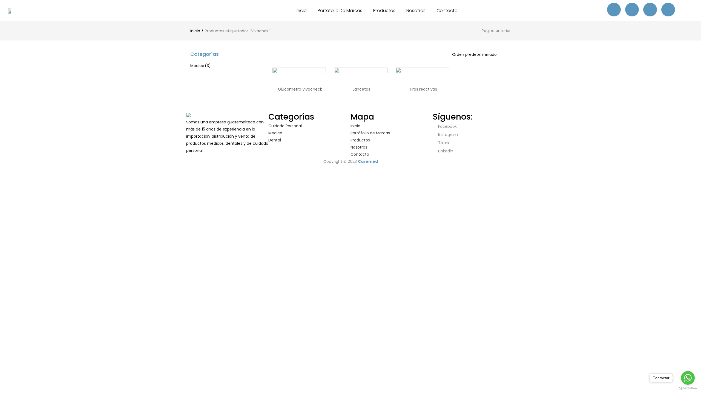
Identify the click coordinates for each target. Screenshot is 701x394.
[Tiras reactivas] (422, 94)
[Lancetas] (360, 94)
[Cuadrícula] (274, 55)
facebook (447, 126)
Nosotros (416, 10)
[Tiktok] (650, 9)
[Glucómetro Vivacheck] (299, 94)
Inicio (301, 10)
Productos (384, 10)
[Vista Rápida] (303, 75)
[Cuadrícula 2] (282, 55)
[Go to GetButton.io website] (688, 388)
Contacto (447, 10)
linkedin (445, 151)
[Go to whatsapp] (688, 378)
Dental (274, 140)
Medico (200, 65)
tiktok (443, 143)
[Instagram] (632, 9)
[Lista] (289, 55)
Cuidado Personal (285, 126)
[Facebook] (614, 9)
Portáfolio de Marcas (340, 10)
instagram (447, 134)
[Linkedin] (668, 9)
